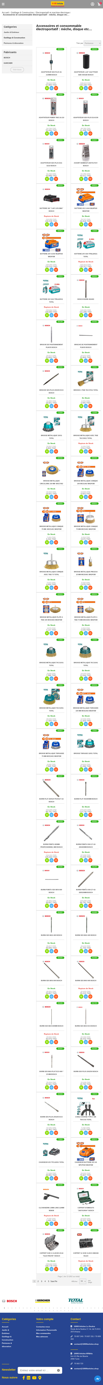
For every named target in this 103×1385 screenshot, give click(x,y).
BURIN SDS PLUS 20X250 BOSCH (86, 1071)
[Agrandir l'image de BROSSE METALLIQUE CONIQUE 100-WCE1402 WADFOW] (86, 470)
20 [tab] (76, 1308)
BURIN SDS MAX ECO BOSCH (86, 1026)
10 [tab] (38, 1308)
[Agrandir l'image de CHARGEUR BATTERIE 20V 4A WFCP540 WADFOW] (86, 1151)
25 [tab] (95, 1308)
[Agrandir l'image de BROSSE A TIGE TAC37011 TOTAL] (86, 379)
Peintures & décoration (13, 43)
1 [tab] (4, 1308)
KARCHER (8, 63)
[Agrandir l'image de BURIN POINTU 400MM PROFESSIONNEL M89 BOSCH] (51, 833)
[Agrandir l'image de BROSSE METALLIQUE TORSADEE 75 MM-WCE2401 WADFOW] (51, 742)
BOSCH (7, 58)
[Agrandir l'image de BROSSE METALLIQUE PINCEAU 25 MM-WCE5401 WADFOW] (86, 560)
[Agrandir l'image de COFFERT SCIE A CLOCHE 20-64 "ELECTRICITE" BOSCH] (51, 1242)
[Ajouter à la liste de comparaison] (51, 88)
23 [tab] (87, 1308)
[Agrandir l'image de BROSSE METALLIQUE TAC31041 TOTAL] (86, 651)
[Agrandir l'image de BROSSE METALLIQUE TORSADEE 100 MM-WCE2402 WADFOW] (86, 697)
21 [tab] (80, 1308)
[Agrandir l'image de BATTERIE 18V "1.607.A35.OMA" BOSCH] (51, 197)
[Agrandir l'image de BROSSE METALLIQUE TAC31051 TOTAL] (51, 697)
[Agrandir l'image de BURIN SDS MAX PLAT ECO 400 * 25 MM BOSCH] (51, 1060)
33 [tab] (53, 1311)
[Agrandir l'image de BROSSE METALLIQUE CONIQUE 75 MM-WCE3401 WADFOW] (86, 515)
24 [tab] (91, 1308)
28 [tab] (34, 1311)
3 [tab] (12, 1308)
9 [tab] (34, 1308)
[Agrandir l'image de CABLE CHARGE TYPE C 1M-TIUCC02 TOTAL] (86, 1106)
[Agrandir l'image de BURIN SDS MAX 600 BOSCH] (51, 969)
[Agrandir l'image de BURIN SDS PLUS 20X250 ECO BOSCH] (51, 1106)
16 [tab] (61, 1308)
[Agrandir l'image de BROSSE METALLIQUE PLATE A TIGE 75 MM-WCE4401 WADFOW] (86, 606)
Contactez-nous (43, 1327)
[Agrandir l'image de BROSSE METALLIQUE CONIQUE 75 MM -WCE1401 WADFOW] (51, 515)
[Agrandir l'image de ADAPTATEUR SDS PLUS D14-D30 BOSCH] (86, 106)
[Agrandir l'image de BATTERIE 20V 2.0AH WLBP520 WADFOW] (86, 197)
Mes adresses (42, 1337)
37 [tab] (68, 1311)
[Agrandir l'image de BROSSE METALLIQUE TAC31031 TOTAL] (51, 651)
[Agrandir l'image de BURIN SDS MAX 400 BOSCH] (51, 924)
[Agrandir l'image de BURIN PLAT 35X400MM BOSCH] (86, 788)
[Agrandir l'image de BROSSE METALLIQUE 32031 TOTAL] (51, 424)
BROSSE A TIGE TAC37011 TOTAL (86, 390)
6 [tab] (23, 1308)
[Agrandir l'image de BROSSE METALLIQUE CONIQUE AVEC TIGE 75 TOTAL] (51, 560)
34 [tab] (57, 1311)
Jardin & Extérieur (11, 32)
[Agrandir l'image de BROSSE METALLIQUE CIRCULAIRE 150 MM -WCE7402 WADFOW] (51, 470)
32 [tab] (49, 1311)
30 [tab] (42, 1311)
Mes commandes (43, 1333)
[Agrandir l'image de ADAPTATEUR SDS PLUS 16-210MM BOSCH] (51, 61)
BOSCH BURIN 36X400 (86, 299)
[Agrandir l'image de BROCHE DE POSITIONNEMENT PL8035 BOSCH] (86, 333)
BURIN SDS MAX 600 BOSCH (51, 980)
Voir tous (17, 70)
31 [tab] (46, 1311)
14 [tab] (53, 1308)
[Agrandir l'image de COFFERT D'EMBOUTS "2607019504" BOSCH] (86, 1196)
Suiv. (52, 1281)
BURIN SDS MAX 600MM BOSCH (51, 1026)
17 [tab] (64, 1308)
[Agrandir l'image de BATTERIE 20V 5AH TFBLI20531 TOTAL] (51, 288)
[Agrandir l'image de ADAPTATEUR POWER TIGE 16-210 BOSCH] (51, 106)
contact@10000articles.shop (86, 1344)
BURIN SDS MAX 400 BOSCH (51, 935)
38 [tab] (72, 1311)
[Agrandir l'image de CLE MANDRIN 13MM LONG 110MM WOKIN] (51, 1196)
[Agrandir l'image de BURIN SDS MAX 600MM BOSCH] (51, 1015)
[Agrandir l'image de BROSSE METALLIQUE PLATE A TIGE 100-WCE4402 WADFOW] (51, 606)
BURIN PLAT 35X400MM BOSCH (85, 799)
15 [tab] (57, 1308)
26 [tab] (98, 1308)
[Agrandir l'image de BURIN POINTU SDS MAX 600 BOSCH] (51, 878)
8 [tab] (31, 1308)
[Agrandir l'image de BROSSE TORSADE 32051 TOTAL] (86, 742)
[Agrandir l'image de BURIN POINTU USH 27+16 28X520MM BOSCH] (86, 878)
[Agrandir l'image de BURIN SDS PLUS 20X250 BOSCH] (86, 1060)
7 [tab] (27, 1308)
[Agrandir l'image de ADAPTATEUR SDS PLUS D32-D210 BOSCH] (51, 152)
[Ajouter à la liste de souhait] (56, 88)
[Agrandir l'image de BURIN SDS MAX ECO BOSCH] (86, 1015)
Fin (56, 1281)
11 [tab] (42, 1308)
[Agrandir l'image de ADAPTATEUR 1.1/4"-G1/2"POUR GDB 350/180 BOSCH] (86, 61)
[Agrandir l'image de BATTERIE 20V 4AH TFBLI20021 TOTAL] (86, 242)
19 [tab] (72, 1308)
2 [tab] (8, 1308)
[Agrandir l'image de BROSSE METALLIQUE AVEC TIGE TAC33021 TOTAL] (86, 424)
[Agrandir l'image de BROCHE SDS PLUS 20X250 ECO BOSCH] (51, 379)
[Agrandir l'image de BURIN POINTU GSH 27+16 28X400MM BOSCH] (86, 833)
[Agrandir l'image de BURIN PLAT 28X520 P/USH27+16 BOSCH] (51, 788)
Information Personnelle (46, 1330)
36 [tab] (64, 1311)
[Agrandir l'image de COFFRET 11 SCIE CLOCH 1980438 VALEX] (86, 1242)
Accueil (5, 13)
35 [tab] (61, 1311)
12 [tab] (46, 1308)
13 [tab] (49, 1308)
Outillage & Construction (14, 38)
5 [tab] (19, 1308)
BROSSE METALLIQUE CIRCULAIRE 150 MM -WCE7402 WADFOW (51, 483)
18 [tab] (68, 1308)
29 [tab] (38, 1311)
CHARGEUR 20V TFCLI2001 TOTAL (51, 1162)
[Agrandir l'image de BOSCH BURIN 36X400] (86, 288)
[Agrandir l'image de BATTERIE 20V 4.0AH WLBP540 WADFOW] (51, 242)
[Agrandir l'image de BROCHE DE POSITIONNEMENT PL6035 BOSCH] (51, 333)
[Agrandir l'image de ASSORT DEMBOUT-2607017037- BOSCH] (86, 152)
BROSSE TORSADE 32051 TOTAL (86, 753)
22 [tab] (83, 1308)
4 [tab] (15, 1308)
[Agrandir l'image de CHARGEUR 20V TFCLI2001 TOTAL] (51, 1151)
